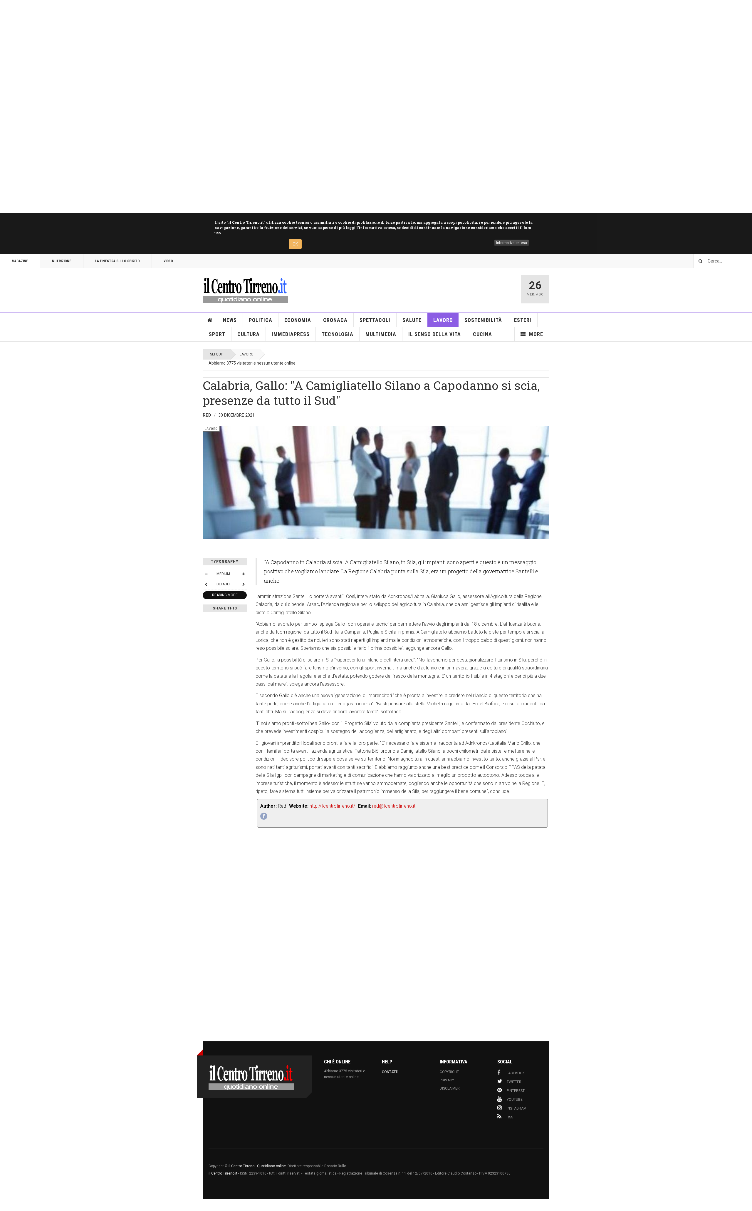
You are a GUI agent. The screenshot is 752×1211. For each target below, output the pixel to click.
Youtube (515, 1100)
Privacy (447, 1080)
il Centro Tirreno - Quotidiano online (257, 1166)
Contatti (390, 1072)
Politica (260, 320)
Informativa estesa (511, 243)
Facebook (516, 1073)
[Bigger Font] (243, 574)
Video (168, 261)
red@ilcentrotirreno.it (393, 806)
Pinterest (516, 1091)
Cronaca (335, 320)
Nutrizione (61, 261)
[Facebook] (263, 816)
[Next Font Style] (243, 584)
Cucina (482, 334)
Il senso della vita (434, 334)
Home (210, 320)
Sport (217, 334)
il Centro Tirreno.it (223, 1173)
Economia (297, 320)
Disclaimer (450, 1088)
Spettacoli (375, 320)
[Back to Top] (5, 1205)
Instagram (516, 1108)
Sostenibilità (483, 320)
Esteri (522, 320)
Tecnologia (337, 334)
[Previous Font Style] (206, 584)
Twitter (514, 1082)
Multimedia (380, 334)
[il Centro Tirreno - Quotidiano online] (245, 289)
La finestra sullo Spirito (117, 261)
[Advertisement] (176, 106)
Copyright (449, 1072)
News (230, 320)
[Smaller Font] (206, 574)
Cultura (248, 334)
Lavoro (443, 320)
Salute (412, 320)
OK (295, 244)
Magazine (20, 261)
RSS (510, 1117)
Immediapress (291, 334)
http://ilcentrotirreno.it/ (332, 806)
